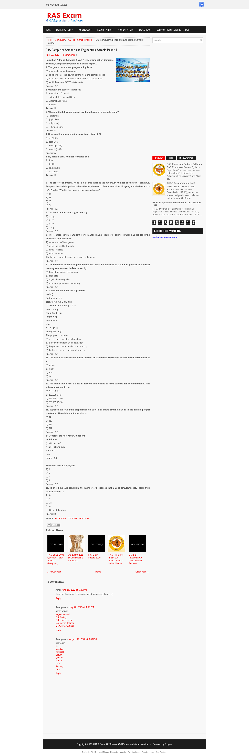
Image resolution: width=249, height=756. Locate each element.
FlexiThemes (96, 752)
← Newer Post (54, 571)
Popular (159, 158)
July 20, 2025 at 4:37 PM (81, 607)
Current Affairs (125, 29)
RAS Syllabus (85, 29)
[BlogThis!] (52, 525)
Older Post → (142, 571)
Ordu (58, 669)
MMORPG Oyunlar (65, 626)
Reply (58, 598)
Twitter (72, 518)
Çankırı (59, 657)
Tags (171, 158)
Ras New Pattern (64, 29)
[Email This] (49, 525)
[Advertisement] (177, 96)
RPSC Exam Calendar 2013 (181, 183)
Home (48, 29)
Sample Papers (84, 40)
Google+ (84, 518)
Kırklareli (60, 652)
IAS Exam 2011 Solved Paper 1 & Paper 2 (75, 558)
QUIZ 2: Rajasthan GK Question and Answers (135, 559)
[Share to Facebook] (58, 525)
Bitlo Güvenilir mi (64, 620)
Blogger (168, 744)
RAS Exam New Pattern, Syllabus (184, 164)
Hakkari (59, 660)
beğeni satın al (63, 614)
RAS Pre (71, 40)
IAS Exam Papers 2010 (94, 556)
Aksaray (60, 666)
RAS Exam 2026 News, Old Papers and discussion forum (122, 744)
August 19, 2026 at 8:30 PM (83, 639)
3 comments (69, 55)
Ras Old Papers (105, 29)
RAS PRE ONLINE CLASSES (56, 4)
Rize (58, 646)
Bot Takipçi (61, 617)
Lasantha (122, 752)
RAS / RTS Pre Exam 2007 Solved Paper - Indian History (115, 559)
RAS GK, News (146, 29)
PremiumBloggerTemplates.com (141, 752)
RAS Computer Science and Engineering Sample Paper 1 (81, 50)
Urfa (58, 663)
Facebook (60, 518)
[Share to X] (55, 525)
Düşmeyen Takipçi (65, 623)
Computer (60, 40)
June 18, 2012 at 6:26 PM (74, 590)
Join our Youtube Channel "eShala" (173, 29)
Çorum (59, 655)
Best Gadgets (161, 752)
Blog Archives (186, 158)
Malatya (59, 649)
